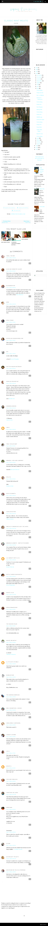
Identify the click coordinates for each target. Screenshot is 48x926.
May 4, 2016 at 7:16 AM (10, 340)
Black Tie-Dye (40, 133)
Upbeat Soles (9, 420)
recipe (23, 214)
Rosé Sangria (25, 239)
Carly (8, 427)
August (38, 82)
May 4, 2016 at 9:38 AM (11, 495)
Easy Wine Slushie (5, 242)
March (38, 140)
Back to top (43, 924)
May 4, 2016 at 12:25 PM (11, 594)
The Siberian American (13, 694)
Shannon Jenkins (11, 406)
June (38, 86)
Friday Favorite (40, 92)
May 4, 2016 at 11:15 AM (11, 576)
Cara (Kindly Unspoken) (13, 723)
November (39, 77)
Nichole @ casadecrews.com (14, 338)
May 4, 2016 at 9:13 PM (10, 768)
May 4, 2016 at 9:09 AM (11, 429)
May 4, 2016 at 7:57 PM (10, 753)
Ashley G (8, 766)
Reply (30, 263)
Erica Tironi (10, 320)
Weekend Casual (40, 119)
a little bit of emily (12, 661)
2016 (37, 73)
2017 (37, 71)
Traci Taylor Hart (11, 444)
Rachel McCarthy (11, 640)
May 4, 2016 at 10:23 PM (11, 794)
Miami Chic (41, 188)
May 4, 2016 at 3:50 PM (11, 696)
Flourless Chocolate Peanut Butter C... (16, 243)
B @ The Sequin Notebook (14, 366)
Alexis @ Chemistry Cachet (14, 269)
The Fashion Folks (11, 624)
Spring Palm (39, 109)
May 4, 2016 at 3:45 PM (11, 677)
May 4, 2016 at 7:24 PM (10, 736)
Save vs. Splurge (40, 95)
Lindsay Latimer (11, 734)
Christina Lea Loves (12, 792)
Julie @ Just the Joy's (12, 856)
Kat (7, 351)
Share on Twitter (23, 207)
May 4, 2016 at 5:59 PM (11, 725)
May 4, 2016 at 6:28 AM (11, 287)
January (38, 143)
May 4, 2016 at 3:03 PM (11, 663)
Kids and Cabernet (14, 469)
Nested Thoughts (14, 359)
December (39, 75)
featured (17, 214)
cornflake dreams (18, 849)
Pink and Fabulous (12, 779)
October (39, 79)
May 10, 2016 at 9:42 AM (11, 858)
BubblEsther (10, 675)
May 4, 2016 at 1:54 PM (10, 625)
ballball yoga (39, 117)
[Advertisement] (39, 248)
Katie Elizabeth (11, 493)
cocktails (12, 214)
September (39, 80)
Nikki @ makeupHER (11, 607)
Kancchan (9, 807)
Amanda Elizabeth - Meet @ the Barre (17, 543)
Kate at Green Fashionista (14, 574)
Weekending (39, 90)
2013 (37, 149)
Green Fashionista (10, 585)
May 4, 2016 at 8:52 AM (11, 408)
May (38, 88)
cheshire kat (12, 398)
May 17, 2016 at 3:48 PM (11, 871)
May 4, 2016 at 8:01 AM (10, 368)
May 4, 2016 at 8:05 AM (11, 383)
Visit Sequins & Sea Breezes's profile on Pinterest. (39, 158)
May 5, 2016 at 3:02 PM (11, 845)
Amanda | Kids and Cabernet (14, 460)
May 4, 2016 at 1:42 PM (10, 609)
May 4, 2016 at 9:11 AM (10, 445)
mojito (20, 214)
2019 (37, 67)
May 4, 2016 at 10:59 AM (11, 545)
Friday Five (39, 104)
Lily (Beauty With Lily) (13, 558)
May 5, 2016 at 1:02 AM (10, 809)
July (37, 84)
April (38, 138)
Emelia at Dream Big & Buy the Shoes (17, 526)
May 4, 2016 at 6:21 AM (10, 271)
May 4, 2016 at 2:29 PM (11, 642)
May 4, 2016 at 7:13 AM (10, 322)
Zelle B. (8, 477)
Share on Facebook (10, 207)
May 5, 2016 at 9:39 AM (11, 832)
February (39, 142)
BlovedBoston (20, 294)
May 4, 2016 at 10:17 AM (11, 513)
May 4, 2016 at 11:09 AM (11, 559)
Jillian (8, 843)
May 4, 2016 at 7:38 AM (10, 353)
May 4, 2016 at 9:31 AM (10, 479)
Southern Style (9, 486)
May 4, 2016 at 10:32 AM (11, 528)
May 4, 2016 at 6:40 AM (11, 304)
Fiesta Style (39, 127)
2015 (37, 145)
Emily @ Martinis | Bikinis (14, 708)
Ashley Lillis (10, 592)
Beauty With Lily (10, 567)
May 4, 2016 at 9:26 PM (11, 781)
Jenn (7, 302)
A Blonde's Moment (11, 654)
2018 (37, 69)
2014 (37, 147)
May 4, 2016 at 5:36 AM (11, 257)
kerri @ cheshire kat (12, 381)
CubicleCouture (11, 511)
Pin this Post (17, 210)
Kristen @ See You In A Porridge (15, 870)
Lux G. (8, 751)
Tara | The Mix (10, 255)
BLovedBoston (10, 285)
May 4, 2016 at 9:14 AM (10, 462)
